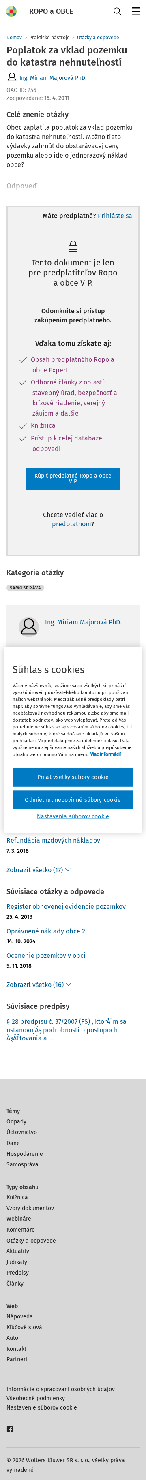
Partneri (16, 1359)
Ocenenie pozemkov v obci (46, 955)
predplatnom (71, 524)
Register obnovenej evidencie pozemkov (66, 906)
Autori (14, 1338)
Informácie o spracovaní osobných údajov (60, 1389)
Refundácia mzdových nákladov (53, 840)
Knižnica (17, 1197)
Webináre (18, 1218)
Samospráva (22, 1164)
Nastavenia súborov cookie (73, 816)
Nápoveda (19, 1316)
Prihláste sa (115, 216)
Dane (13, 1143)
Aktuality (17, 1251)
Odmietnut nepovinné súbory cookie (73, 799)
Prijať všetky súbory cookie (73, 777)
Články (15, 1283)
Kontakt (16, 1348)
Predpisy (17, 1272)
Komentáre (20, 1229)
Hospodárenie (24, 1154)
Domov (14, 38)
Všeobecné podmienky (35, 1398)
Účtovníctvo (21, 1132)
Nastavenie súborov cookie (41, 1407)
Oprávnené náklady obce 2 (45, 931)
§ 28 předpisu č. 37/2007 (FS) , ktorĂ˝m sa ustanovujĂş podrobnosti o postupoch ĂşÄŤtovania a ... (66, 1030)
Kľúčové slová (24, 1327)
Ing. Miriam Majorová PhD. (52, 78)
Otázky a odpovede (98, 38)
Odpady (16, 1121)
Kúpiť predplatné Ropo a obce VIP (73, 478)
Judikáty (16, 1262)
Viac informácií (105, 754)
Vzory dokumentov (30, 1208)
